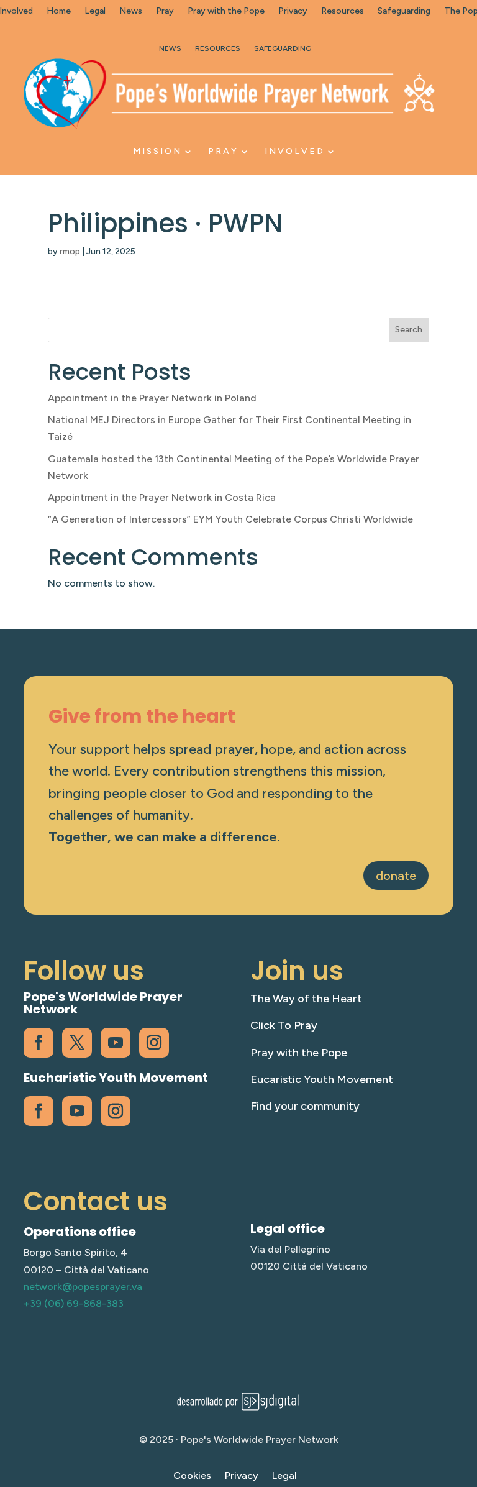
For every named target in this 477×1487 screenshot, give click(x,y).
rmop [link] (70, 251)
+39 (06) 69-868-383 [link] (74, 1303)
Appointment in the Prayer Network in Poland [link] (152, 398)
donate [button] (396, 875)
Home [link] (59, 11)
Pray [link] (165, 11)
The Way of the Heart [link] (306, 998)
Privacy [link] (292, 11)
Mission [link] (157, 151)
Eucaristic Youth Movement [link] (321, 1079)
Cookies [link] (192, 1476)
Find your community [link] (305, 1106)
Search (408, 329)
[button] (464, 1396)
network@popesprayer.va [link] (83, 1287)
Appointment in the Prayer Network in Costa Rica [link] (162, 497)
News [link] (130, 11)
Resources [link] (342, 11)
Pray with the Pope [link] (226, 11)
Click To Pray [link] (283, 1025)
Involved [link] (295, 151)
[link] (229, 93)
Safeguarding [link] (404, 11)
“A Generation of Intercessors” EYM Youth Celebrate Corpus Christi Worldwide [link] (230, 519)
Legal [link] (95, 11)
